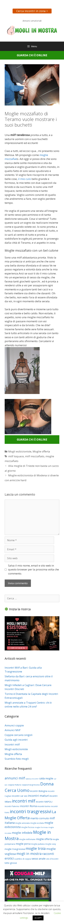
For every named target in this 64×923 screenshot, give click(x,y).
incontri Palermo (12, 806)
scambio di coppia (22, 859)
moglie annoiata (22, 823)
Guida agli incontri (16, 739)
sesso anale (39, 858)
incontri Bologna (38, 791)
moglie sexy (50, 844)
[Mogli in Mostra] (32, 30)
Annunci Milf (12, 730)
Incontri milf (12, 744)
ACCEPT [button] (38, 917)
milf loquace (16, 456)
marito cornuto (39, 818)
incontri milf (23, 801)
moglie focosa (27, 827)
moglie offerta (44, 839)
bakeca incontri (32, 779)
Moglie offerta (41, 451)
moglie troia (36, 848)
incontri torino (43, 806)
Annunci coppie (14, 725)
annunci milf (15, 778)
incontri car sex (19, 795)
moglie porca (23, 843)
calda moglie (46, 778)
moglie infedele (22, 833)
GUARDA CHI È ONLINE (32, 55)
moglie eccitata (37, 823)
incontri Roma (28, 806)
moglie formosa (41, 827)
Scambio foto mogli (17, 758)
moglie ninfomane (27, 839)
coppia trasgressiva (31, 784)
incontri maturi (38, 796)
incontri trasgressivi (30, 811)
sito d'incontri (52, 859)
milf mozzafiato (34, 456)
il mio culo (24, 179)
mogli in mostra (29, 853)
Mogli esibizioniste (19, 451)
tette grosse (11, 862)
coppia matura (14, 784)
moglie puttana (38, 844)
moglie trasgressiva (15, 848)
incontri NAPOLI (44, 801)
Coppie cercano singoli (18, 735)
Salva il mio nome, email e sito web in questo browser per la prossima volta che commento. (33, 569)
